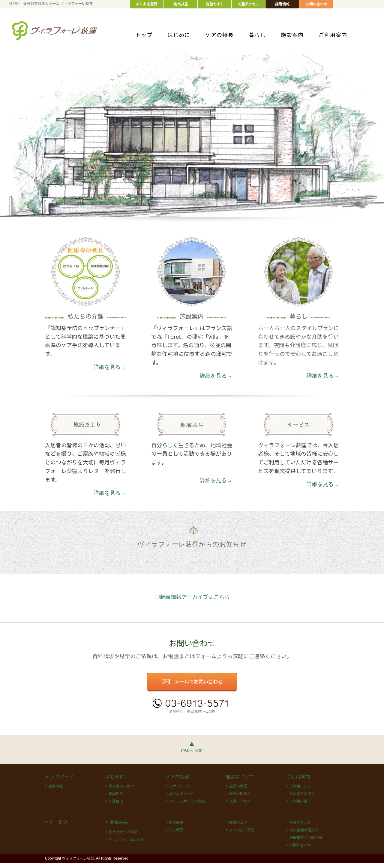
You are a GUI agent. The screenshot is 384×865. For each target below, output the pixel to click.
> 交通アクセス (238, 800)
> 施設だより (236, 822)
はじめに (178, 34)
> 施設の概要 (236, 785)
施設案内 (292, 34)
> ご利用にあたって (302, 785)
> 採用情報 (54, 785)
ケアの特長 (219, 34)
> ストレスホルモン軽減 (185, 800)
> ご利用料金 (297, 800)
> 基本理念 (114, 793)
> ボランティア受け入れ (124, 839)
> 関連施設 (174, 822)
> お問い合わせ (298, 844)
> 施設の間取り (238, 793)
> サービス (56, 821)
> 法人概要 (174, 829)
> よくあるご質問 (240, 829)
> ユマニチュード (180, 793)
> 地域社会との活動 (121, 831)
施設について (240, 776)
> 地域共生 (116, 821)
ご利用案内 (333, 34)
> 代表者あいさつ (119, 785)
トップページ (59, 776)
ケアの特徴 (178, 776)
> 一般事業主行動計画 (304, 837)
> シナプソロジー (180, 785)
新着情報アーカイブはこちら (195, 597)
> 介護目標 (114, 800)
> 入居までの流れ (300, 793)
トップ (143, 34)
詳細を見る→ (110, 367)
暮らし (257, 34)
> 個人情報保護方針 (302, 829)
